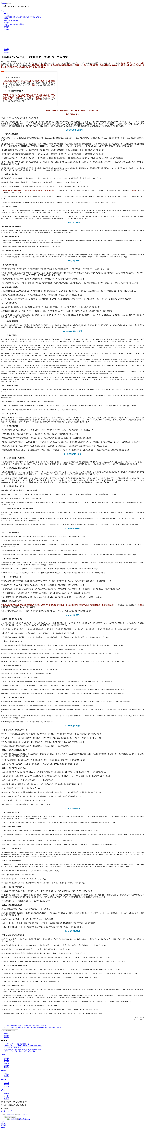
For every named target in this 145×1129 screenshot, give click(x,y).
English (15, 1119)
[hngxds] (72, 3)
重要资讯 (6, 52)
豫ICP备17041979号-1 (7, 1111)
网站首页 (6, 13)
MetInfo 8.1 (10, 1114)
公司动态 (6, 1035)
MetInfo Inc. (25, 1114)
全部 (5, 17)
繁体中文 (27, 1119)
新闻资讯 (6, 50)
